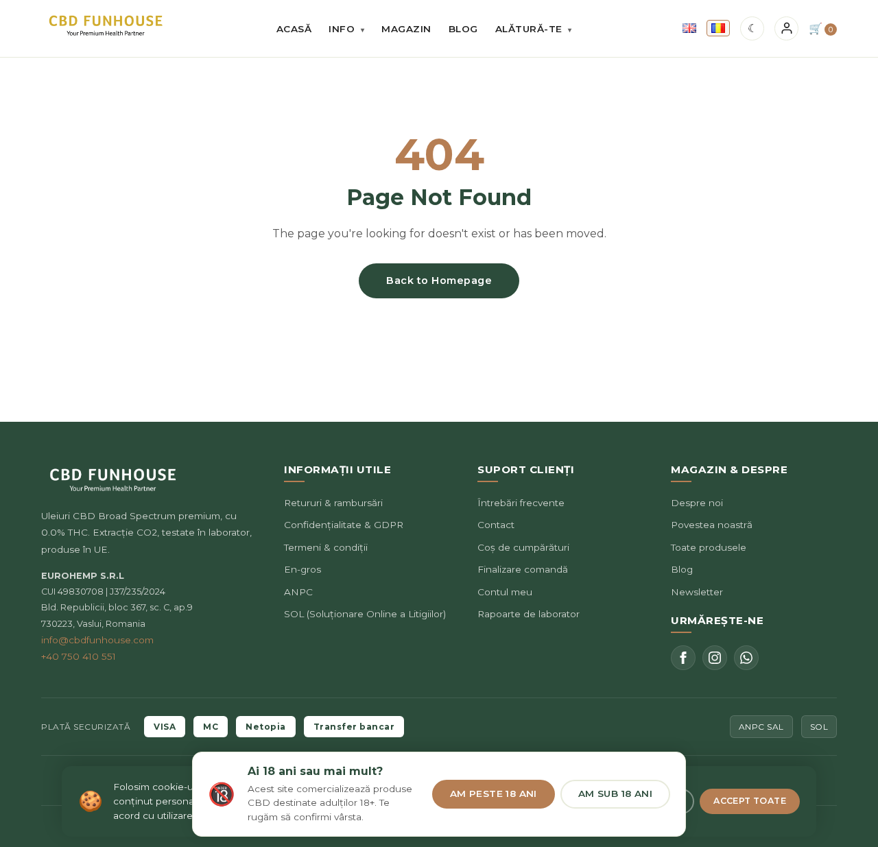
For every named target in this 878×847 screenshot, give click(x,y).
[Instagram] (714, 657)
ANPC (298, 591)
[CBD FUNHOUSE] (105, 25)
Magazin (406, 28)
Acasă (294, 28)
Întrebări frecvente (521, 502)
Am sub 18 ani (615, 793)
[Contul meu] (786, 28)
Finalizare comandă (522, 569)
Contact (495, 524)
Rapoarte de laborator (528, 613)
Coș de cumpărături (523, 547)
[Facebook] (683, 657)
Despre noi (697, 502)
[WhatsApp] (746, 657)
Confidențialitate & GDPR (343, 524)
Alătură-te (533, 28)
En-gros (302, 569)
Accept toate (749, 801)
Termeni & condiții (326, 547)
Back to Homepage (439, 280)
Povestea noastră (711, 524)
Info (346, 28)
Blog (463, 28)
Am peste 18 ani (493, 793)
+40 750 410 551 (78, 656)
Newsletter (697, 591)
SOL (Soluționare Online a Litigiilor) (365, 613)
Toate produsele (708, 547)
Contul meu (504, 591)
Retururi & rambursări (333, 502)
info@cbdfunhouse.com (97, 639)
